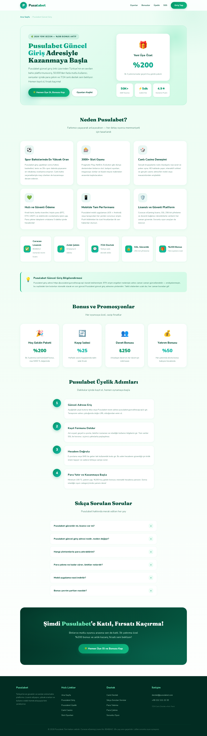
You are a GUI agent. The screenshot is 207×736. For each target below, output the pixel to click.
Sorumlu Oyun (113, 715)
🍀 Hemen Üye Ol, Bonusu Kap (49, 92)
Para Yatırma (112, 705)
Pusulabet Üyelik (69, 705)
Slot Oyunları (67, 715)
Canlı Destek (112, 695)
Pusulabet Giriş (68, 700)
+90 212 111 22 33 (160, 700)
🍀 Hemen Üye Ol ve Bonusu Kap (103, 648)
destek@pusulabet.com (162, 695)
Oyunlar (134, 5)
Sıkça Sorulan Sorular (116, 700)
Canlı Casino (67, 710)
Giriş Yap (178, 5)
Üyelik (157, 5)
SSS (165, 5)
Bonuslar (146, 5)
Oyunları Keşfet (85, 92)
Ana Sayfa (25, 17)
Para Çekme (112, 710)
